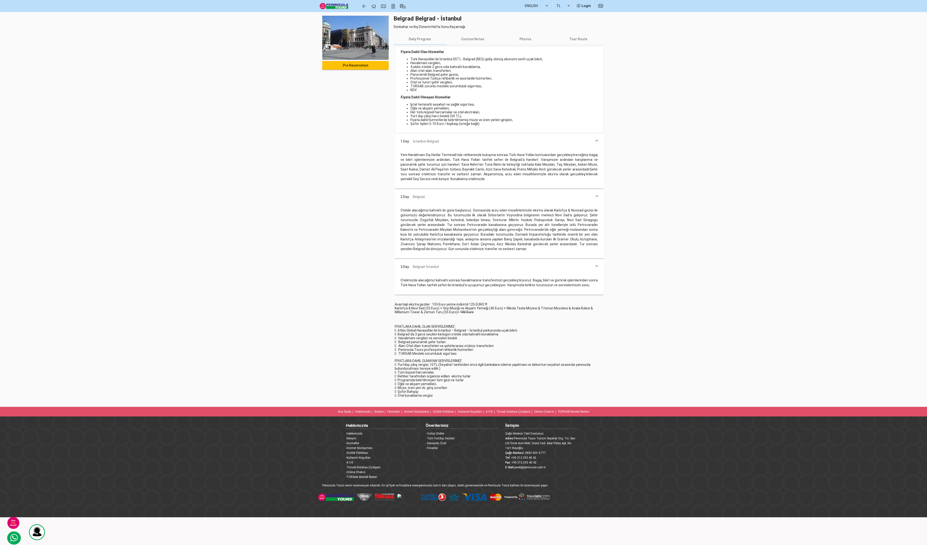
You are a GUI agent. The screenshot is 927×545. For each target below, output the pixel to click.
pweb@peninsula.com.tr (530, 467)
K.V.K (489, 411)
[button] (499, 141)
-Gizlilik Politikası (357, 453)
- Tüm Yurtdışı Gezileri (440, 438)
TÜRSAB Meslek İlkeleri (573, 411)
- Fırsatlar (432, 448)
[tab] (419, 39)
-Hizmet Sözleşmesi (359, 448)
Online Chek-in (544, 411)
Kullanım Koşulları (470, 411)
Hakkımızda (363, 411)
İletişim (379, 411)
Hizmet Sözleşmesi (416, 411)
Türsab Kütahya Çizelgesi (513, 411)
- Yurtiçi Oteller (435, 433)
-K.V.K (349, 462)
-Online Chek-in (355, 472)
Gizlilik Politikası (443, 411)
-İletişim (351, 438)
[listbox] (537, 6)
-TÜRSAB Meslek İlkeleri (361, 477)
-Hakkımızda (354, 433)
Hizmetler (393, 411)
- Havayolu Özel (436, 443)
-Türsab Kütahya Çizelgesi (363, 467)
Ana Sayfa (344, 411)
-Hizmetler (352, 443)
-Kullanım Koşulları (358, 457)
